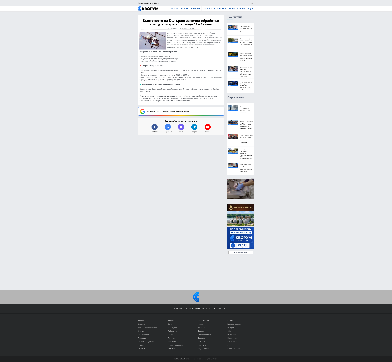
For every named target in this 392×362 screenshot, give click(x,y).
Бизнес (230, 320)
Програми (172, 342)
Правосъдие (232, 338)
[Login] (252, 3)
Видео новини (203, 349)
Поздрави (142, 338)
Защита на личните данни (196, 308)
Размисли (201, 342)
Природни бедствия (146, 342)
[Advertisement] (196, 272)
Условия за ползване (175, 308)
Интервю (201, 327)
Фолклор (171, 349)
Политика (195, 9)
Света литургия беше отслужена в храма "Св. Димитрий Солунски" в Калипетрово (246, 139)
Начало (174, 9)
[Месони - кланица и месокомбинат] (240, 198)
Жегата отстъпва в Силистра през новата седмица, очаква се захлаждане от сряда (246, 110)
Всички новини (233, 349)
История (230, 327)
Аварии (141, 320)
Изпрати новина (241, 252)
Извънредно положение (147, 327)
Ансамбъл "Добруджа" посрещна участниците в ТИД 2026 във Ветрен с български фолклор (246, 154)
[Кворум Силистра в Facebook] (240, 238)
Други (170, 324)
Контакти (221, 308)
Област (230, 331)
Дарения (141, 324)
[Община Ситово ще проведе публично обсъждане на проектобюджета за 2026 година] (233, 165)
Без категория (203, 320)
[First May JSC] (240, 215)
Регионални (185, 28)
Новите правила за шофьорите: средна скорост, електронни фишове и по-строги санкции (246, 56)
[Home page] (148, 8)
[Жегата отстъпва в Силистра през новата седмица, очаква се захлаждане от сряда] (233, 108)
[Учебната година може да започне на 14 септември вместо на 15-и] (233, 27)
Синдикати (202, 345)
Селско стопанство (175, 345)
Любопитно (172, 331)
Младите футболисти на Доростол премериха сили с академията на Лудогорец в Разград (246, 124)
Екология (201, 324)
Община (171, 334)
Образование (220, 9)
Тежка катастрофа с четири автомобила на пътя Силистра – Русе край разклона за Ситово (246, 42)
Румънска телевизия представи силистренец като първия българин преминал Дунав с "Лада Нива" (246, 72)
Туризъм (141, 349)
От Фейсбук (232, 334)
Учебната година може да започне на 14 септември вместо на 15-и (246, 28)
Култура (241, 9)
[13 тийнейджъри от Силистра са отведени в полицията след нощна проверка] (233, 83)
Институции (172, 327)
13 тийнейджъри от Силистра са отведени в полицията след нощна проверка (246, 85)
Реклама (212, 308)
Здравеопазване (234, 324)
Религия (141, 345)
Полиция (207, 9)
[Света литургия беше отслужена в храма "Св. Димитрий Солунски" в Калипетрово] (233, 136)
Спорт (232, 9)
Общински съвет (204, 334)
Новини (184, 9)
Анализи (171, 320)
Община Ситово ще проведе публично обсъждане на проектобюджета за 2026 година (246, 167)
